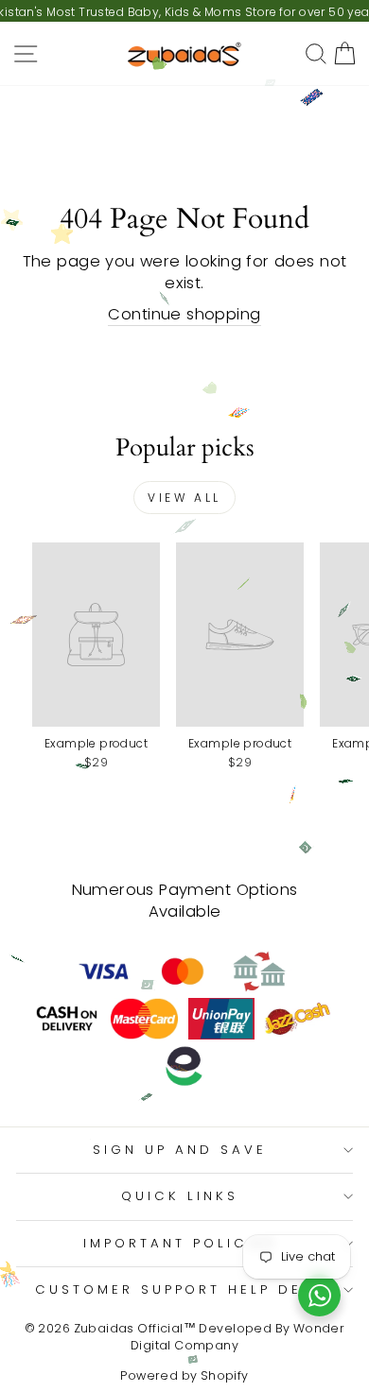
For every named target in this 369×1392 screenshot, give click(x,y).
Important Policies (179, 1243)
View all (184, 498)
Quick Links (179, 1196)
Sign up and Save (180, 1150)
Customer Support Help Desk (180, 1289)
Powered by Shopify (184, 1375)
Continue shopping (184, 314)
